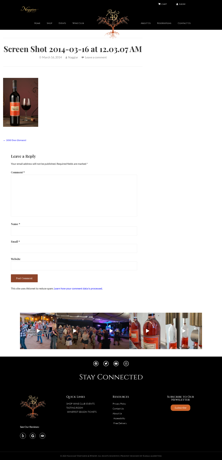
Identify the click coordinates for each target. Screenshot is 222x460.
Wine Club (78, 23)
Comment (18, 172)
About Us (146, 23)
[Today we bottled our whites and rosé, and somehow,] (184, 331)
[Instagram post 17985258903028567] (74, 331)
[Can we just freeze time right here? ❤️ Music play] (38, 331)
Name (15, 224)
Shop (49, 23)
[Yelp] (23, 436)
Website (15, 259)
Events (62, 23)
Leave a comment (96, 57)
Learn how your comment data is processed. (78, 288)
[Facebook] (95, 363)
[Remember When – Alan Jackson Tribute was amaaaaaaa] (111, 331)
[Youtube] (116, 363)
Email (15, 241)
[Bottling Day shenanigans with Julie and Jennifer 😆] (147, 331)
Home (37, 23)
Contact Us (184, 23)
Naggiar (73, 57)
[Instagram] (126, 363)
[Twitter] (106, 363)
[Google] (33, 436)
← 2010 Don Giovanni (14, 140)
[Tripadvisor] (42, 436)
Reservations (164, 23)
